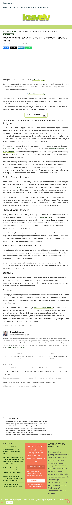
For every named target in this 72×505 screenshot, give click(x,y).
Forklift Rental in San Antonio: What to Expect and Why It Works (22, 386)
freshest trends (18, 187)
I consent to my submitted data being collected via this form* (34, 474)
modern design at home (43, 307)
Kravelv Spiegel (9, 44)
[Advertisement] (36, 63)
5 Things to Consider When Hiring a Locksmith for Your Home (26, 422)
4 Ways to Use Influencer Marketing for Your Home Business (26, 430)
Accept (9, 502)
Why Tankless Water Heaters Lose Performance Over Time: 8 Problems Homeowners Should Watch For (34, 368)
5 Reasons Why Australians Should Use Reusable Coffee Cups (26, 424)
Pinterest (15, 347)
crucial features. (11, 149)
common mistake (44, 217)
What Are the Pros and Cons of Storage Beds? (21, 426)
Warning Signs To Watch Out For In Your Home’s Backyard (25, 428)
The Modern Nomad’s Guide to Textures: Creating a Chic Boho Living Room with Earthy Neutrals (32, 378)
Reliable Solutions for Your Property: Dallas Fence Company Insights (29, 434)
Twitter (9, 347)
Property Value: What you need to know (19, 432)
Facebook (22, 347)
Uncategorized (12, 31)
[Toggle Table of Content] (44, 115)
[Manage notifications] (68, 501)
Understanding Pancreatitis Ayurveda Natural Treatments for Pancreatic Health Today (29, 382)
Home (4, 31)
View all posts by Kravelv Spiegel (19, 335)
